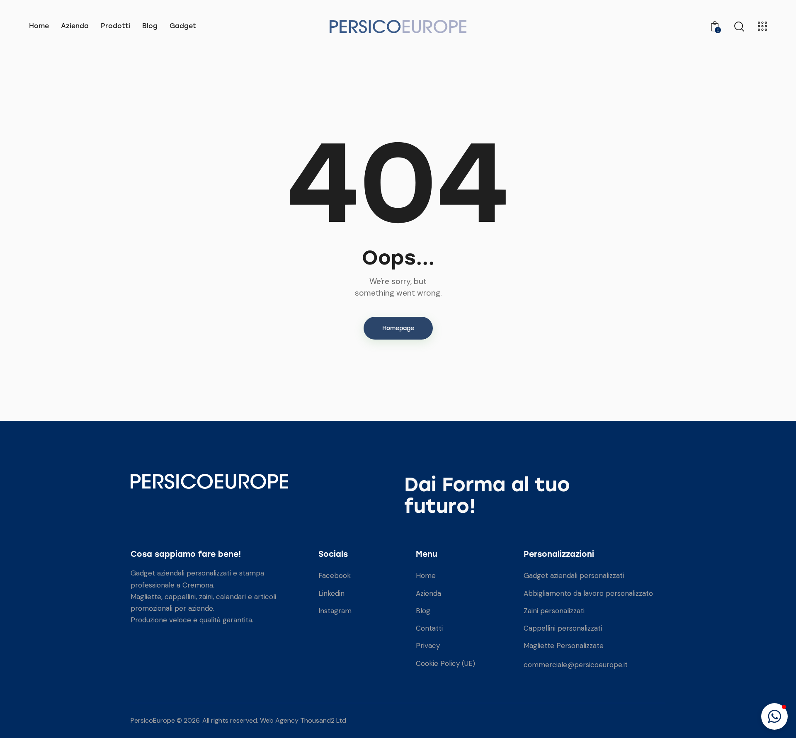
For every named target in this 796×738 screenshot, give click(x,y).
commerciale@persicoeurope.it (576, 664)
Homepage (398, 328)
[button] (774, 716)
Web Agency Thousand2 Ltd (303, 720)
